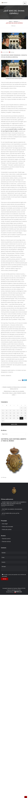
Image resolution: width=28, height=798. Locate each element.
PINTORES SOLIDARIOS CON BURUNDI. (12, 509)
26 (10, 418)
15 (21, 413)
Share (14, 25)
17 (2, 415)
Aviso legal (5, 523)
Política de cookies (7, 529)
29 (21, 418)
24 (2, 418)
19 (10, 415)
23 (25, 415)
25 (6, 418)
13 (14, 413)
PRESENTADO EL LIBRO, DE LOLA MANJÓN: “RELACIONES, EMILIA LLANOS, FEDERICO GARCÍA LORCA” (14, 393)
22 (21, 415)
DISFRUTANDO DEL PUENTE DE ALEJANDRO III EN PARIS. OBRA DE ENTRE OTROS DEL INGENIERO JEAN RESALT (13, 503)
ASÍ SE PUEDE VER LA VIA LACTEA (10, 513)
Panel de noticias (6, 541)
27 (14, 418)
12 (10, 413)
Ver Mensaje (3, 477)
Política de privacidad (7, 526)
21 (17, 415)
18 (6, 415)
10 (2, 413)
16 (25, 413)
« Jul (2, 426)
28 (17, 418)
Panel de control (6, 538)
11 (6, 413)
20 (14, 415)
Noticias (12, 52)
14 (17, 413)
